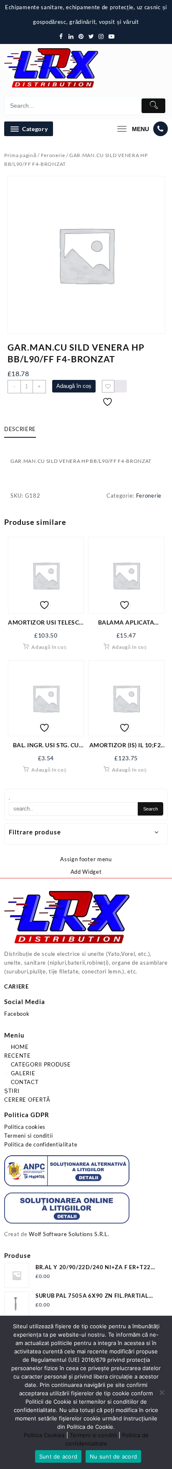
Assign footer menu (86, 859)
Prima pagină (20, 155)
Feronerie (53, 155)
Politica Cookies (44, 1435)
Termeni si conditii (28, 1135)
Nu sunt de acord (113, 1456)
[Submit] (153, 105)
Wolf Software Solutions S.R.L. (69, 1234)
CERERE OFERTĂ (27, 1099)
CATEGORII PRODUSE (40, 1064)
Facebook (17, 1013)
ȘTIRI (12, 1090)
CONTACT (24, 1082)
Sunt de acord (58, 1456)
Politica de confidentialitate (40, 1144)
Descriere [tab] (20, 429)
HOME (19, 1046)
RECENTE (17, 1055)
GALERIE (22, 1073)
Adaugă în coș (73, 386)
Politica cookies (25, 1126)
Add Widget (86, 871)
